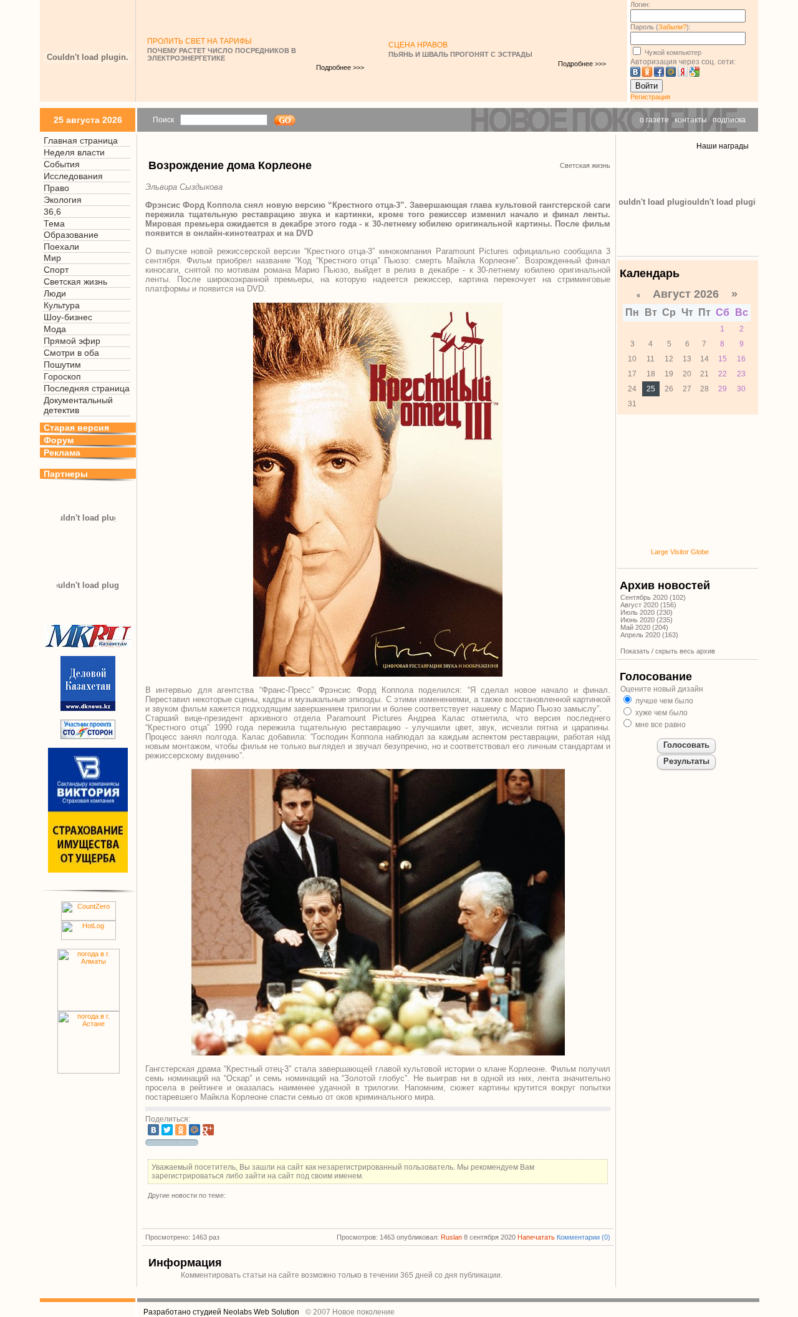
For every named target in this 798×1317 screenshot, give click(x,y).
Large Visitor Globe (680, 552)
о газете (654, 119)
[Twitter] (167, 1129)
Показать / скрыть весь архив (667, 651)
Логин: (640, 4)
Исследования (73, 176)
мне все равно (659, 724)
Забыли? (672, 27)
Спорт (56, 270)
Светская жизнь (75, 281)
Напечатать (536, 1237)
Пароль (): (660, 27)
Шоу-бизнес (68, 317)
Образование (71, 235)
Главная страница (81, 140)
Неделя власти (74, 152)
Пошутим (62, 365)
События (62, 164)
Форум (59, 440)
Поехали (61, 247)
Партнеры (66, 474)
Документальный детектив (78, 405)
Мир (52, 258)
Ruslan (451, 1237)
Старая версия (76, 428)
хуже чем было (660, 712)
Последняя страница (87, 388)
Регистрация (650, 96)
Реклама (62, 453)
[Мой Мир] (194, 1129)
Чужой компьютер (672, 52)
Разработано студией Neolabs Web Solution (221, 1312)
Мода (55, 329)
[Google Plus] (208, 1129)
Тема (54, 223)
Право (56, 188)
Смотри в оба (71, 353)
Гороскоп (62, 376)
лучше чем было (663, 701)
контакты (691, 119)
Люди (55, 293)
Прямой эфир (72, 341)
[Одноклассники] (180, 1129)
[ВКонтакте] (153, 1129)
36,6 (52, 212)
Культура (62, 305)
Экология (63, 200)
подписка (729, 119)
